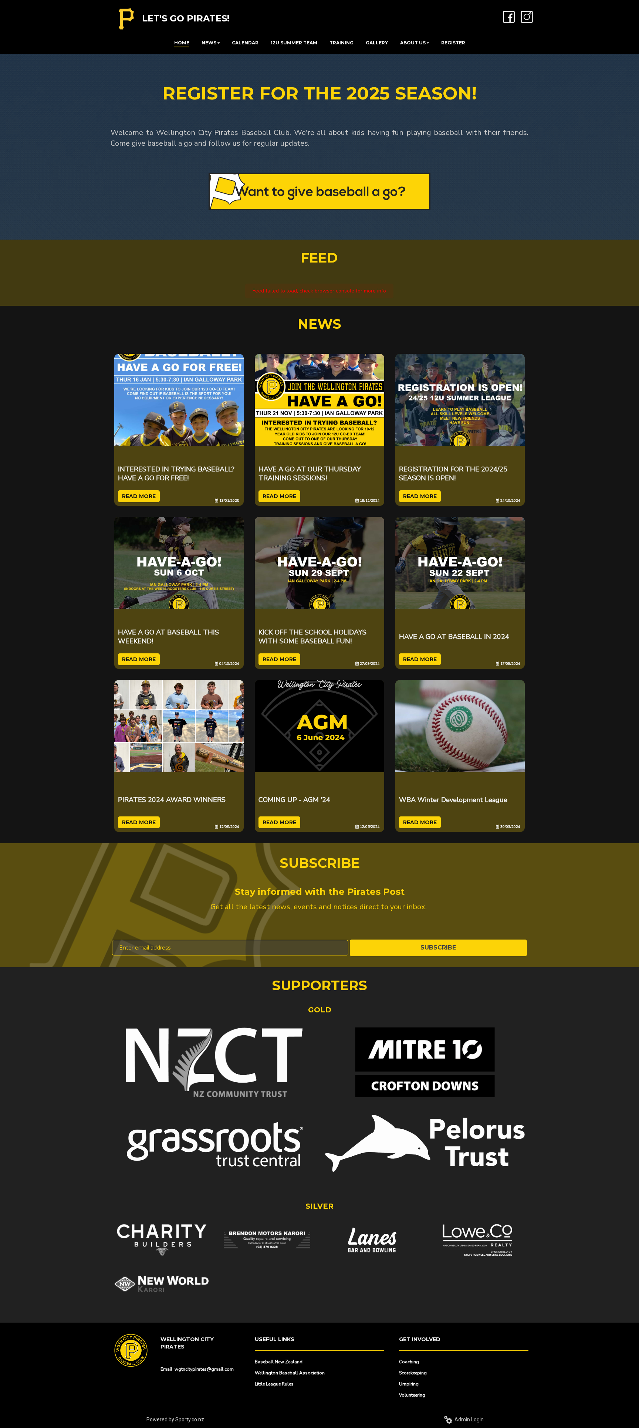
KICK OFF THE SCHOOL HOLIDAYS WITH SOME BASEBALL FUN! (312, 637)
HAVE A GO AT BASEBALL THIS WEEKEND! (168, 637)
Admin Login (468, 1419)
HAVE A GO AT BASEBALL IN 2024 (454, 636)
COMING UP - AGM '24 (294, 799)
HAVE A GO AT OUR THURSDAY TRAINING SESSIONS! (309, 474)
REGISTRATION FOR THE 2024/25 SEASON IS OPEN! (453, 474)
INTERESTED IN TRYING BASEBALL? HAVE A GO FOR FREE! (176, 474)
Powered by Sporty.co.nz (175, 1419)
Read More (139, 496)
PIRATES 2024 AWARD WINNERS (172, 799)
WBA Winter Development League (453, 799)
